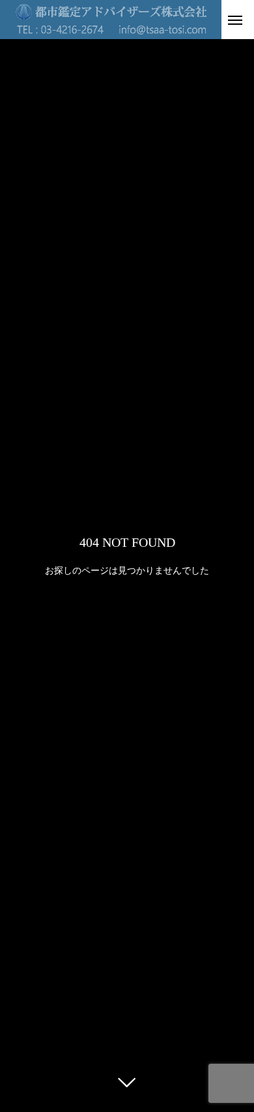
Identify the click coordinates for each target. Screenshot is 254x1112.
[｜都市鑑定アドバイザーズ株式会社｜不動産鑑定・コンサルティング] (110, 19)
